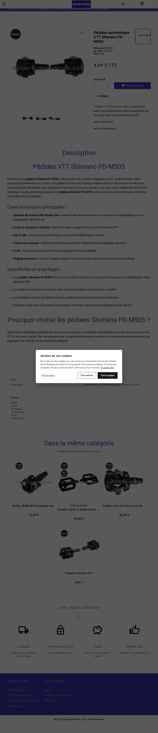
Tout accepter (107, 375)
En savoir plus (107, 367)
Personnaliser (48, 375)
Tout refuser (86, 375)
